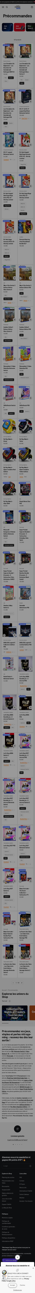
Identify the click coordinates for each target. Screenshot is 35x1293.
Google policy (11, 1281)
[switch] (4, 1278)
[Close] (33, 1268)
